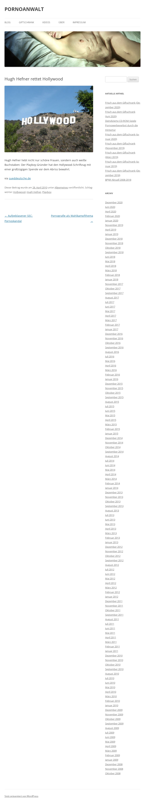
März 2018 (111, 270)
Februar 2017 (112, 324)
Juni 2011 (110, 628)
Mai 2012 (110, 578)
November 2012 (114, 551)
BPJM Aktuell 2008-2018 (118, 179)
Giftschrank (26, 22)
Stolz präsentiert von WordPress (21, 796)
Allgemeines (61, 187)
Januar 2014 (111, 488)
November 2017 (114, 284)
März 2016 (111, 370)
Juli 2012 (109, 569)
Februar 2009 (112, 755)
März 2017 (111, 320)
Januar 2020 (111, 220)
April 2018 (110, 266)
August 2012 (112, 565)
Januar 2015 (111, 433)
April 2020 (110, 211)
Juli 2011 (109, 624)
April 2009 (110, 746)
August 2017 (112, 297)
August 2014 (112, 456)
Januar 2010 (111, 705)
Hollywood (19, 192)
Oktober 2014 (112, 447)
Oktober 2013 (112, 501)
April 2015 (110, 420)
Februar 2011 (112, 646)
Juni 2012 (110, 574)
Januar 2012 (111, 596)
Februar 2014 (112, 483)
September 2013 (114, 506)
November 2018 (114, 243)
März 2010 (111, 696)
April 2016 (110, 365)
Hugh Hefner (34, 192)
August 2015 (112, 401)
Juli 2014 (109, 460)
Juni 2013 (110, 519)
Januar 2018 (111, 279)
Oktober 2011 (112, 610)
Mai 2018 (110, 261)
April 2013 (110, 528)
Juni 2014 (110, 465)
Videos (46, 22)
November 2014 (114, 442)
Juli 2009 (109, 732)
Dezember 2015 (114, 383)
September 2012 (114, 560)
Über (61, 22)
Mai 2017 (110, 311)
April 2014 (110, 474)
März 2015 (111, 424)
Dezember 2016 (114, 334)
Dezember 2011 (114, 601)
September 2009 (114, 723)
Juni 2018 (110, 256)
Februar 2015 (112, 429)
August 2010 (112, 673)
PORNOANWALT (24, 9)
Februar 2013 (112, 537)
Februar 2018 (112, 275)
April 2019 (110, 229)
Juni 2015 (110, 411)
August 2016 (112, 352)
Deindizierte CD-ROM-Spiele (120, 121)
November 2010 (114, 660)
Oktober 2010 (112, 664)
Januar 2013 (111, 542)
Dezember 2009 (114, 710)
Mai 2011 (110, 633)
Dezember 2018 (114, 238)
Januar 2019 (111, 234)
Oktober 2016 (112, 343)
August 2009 (112, 728)
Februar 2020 (112, 216)
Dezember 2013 (114, 492)
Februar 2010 (112, 701)
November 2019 (114, 225)
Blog (8, 22)
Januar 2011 (111, 651)
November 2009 (114, 714)
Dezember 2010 (114, 655)
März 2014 (111, 479)
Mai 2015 (110, 415)
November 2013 (114, 497)
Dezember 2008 (114, 764)
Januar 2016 (111, 379)
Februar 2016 (112, 374)
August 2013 (112, 510)
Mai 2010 (110, 687)
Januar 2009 (111, 759)
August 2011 (112, 619)
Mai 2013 (110, 524)
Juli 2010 (109, 678)
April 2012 (110, 583)
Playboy (46, 192)
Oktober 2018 (112, 247)
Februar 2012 (112, 592)
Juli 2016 (109, 356)
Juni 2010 (110, 682)
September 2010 (114, 669)
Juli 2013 (109, 515)
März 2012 (111, 587)
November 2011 (114, 605)
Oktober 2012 (112, 556)
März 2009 (111, 750)
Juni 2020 (110, 207)
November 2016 (114, 338)
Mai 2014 (110, 469)
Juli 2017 (109, 302)
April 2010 (110, 691)
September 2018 (114, 252)
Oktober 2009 (112, 719)
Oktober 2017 (112, 288)
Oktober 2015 (112, 392)
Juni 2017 (110, 306)
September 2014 (114, 451)
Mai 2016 (110, 361)
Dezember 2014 (114, 438)
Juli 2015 (109, 406)
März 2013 (111, 533)
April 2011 (110, 637)
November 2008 (114, 769)
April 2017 (110, 315)
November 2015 (114, 388)
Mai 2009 (110, 741)
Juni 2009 (110, 737)
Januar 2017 (111, 329)
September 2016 (114, 347)
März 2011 (111, 642)
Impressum (79, 22)
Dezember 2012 (114, 546)
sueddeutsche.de (20, 178)
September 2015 (114, 397)
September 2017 (114, 293)
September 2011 (114, 614)
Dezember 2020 (114, 202)
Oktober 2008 (112, 773)
